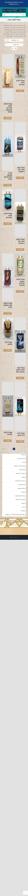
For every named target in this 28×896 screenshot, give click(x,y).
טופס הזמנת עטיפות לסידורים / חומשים (15, 514)
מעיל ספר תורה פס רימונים (21, 169)
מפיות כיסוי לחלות (20, 499)
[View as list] (15, 48)
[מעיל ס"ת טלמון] (7, 329)
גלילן (23, 462)
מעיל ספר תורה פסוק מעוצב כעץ (20, 370)
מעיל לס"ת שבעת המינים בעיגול (20, 282)
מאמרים (23, 511)
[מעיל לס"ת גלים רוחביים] (7, 200)
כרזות (23, 507)
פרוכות (23, 455)
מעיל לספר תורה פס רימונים (20, 241)
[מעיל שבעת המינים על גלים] (7, 146)
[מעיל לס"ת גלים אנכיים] (20, 66)
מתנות (23, 477)
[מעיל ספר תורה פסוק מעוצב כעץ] (20, 341)
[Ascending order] (6, 40)
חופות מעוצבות (21, 488)
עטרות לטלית (21, 485)
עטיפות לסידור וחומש (19, 466)
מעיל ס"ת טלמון (8, 343)
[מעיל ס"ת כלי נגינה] (20, 406)
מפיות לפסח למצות (20, 496)
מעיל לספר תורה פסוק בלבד (8, 305)
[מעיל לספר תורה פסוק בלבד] (7, 277)
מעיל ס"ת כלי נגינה (21, 434)
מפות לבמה (22, 470)
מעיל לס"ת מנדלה (8, 433)
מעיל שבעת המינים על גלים (8, 176)
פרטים (19, 91)
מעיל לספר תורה (21, 458)
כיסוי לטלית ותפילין (20, 481)
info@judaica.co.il (13, 4)
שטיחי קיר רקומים (20, 473)
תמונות (23, 503)
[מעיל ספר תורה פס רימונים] (20, 143)
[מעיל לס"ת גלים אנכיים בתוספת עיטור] (7, 78)
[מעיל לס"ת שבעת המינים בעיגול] (20, 265)
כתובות (23, 492)
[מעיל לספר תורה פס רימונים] (20, 213)
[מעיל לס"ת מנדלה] (7, 406)
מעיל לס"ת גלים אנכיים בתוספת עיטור (8, 108)
